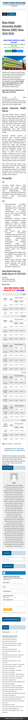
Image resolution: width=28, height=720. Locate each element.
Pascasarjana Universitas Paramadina (12, 678)
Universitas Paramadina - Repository (14, 510)
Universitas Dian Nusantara (11, 487)
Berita (12, 450)
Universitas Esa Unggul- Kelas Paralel (14, 528)
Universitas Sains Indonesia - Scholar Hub (13, 664)
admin (14, 483)
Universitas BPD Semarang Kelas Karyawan (13, 693)
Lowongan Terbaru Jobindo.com (12, 619)
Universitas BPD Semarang (9, 691)
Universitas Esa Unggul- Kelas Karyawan (14, 526)
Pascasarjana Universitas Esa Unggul (14, 525)
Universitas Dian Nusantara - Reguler (12, 643)
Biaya (14, 448)
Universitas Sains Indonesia (9, 649)
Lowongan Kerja (20, 450)
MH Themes (21, 718)
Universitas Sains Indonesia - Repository (13, 655)
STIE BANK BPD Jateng (10, 530)
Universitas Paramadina (16, 508)
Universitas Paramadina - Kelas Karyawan (13, 674)
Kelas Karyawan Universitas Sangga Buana (13, 681)
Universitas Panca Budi (11, 541)
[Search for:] (14, 559)
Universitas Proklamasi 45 (9, 695)
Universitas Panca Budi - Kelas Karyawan (13, 706)
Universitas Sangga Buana (17, 519)
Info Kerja (20, 448)
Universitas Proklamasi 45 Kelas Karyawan (13, 697)
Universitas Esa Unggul (16, 523)
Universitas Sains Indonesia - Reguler (12, 666)
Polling (6, 450)
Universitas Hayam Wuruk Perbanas (11, 699)
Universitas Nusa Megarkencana (10, 708)
